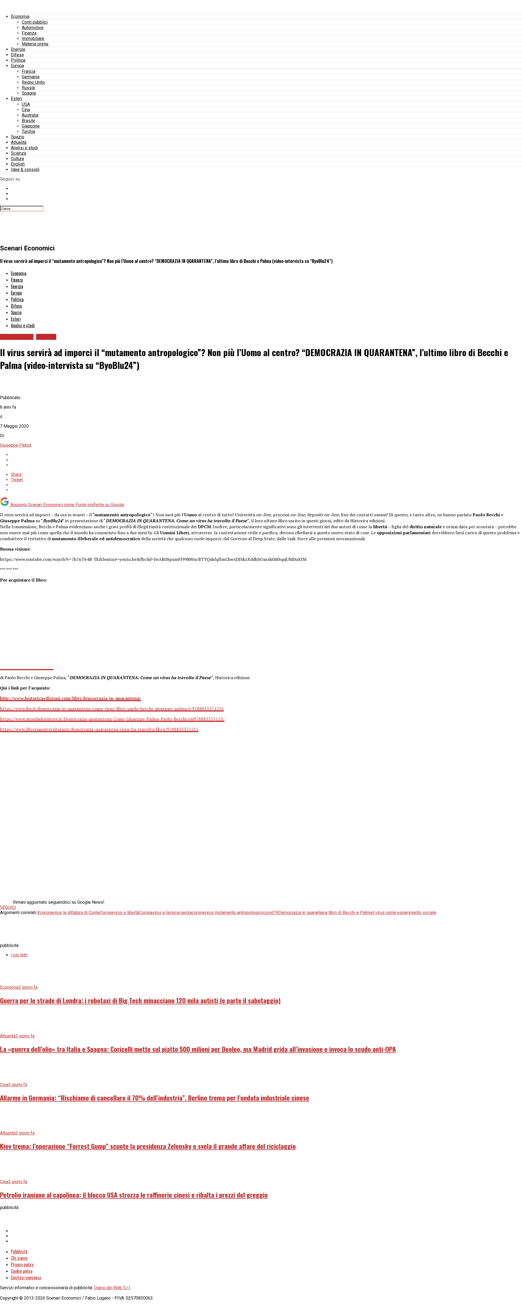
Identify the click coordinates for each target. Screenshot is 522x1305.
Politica (18, 60)
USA (26, 104)
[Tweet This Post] (266, 459)
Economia (20, 16)
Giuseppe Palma (15, 445)
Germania (30, 76)
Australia (30, 115)
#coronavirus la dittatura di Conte (68, 912)
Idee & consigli (25, 169)
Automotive (33, 27)
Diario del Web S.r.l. (112, 1287)
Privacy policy (22, 1264)
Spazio (17, 136)
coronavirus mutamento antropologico (227, 912)
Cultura (17, 158)
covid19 (270, 912)
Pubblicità (19, 1251)
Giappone (31, 126)
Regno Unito (33, 82)
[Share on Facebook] (266, 454)
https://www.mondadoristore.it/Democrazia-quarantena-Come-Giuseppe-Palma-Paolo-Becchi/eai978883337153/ (112, 719)
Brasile (28, 120)
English (18, 164)
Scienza (18, 153)
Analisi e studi (24, 147)
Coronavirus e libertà (119, 912)
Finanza (29, 33)
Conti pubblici (35, 22)
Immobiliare (33, 38)
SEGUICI (8, 907)
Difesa (17, 54)
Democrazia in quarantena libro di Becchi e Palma (325, 912)
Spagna (29, 93)
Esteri (16, 98)
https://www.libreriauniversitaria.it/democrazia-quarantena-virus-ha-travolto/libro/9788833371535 (99, 729)
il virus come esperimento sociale (404, 912)
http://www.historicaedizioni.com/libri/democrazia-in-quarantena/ (70, 698)
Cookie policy (21, 1271)
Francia (28, 71)
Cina (26, 109)
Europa (17, 65)
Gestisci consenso (26, 1277)
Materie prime (35, 43)
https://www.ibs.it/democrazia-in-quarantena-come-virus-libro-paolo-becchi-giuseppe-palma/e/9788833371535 (112, 708)
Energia (18, 49)
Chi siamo (19, 1258)
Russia (28, 87)
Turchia (28, 131)
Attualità (18, 142)
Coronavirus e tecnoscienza (165, 912)
